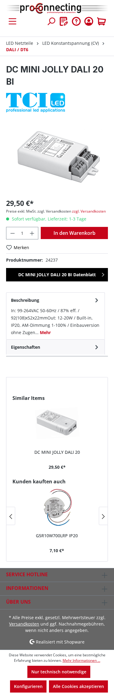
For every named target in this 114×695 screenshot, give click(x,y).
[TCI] (57, 102)
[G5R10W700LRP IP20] (57, 506)
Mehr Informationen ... (81, 660)
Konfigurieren (28, 686)
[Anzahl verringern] (12, 233)
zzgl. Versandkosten (89, 211)
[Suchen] (51, 21)
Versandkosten (24, 624)
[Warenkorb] (101, 21)
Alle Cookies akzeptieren (78, 686)
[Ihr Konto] (88, 21)
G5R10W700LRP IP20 (57, 535)
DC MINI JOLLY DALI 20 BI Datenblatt (57, 274)
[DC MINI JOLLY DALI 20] (57, 423)
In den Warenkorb (74, 233)
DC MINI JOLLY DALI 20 (57, 452)
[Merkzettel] (63, 21)
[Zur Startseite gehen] (57, 8)
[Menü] (12, 21)
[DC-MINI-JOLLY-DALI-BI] (56, 159)
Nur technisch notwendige (58, 672)
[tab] (55, 315)
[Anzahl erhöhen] (32, 233)
